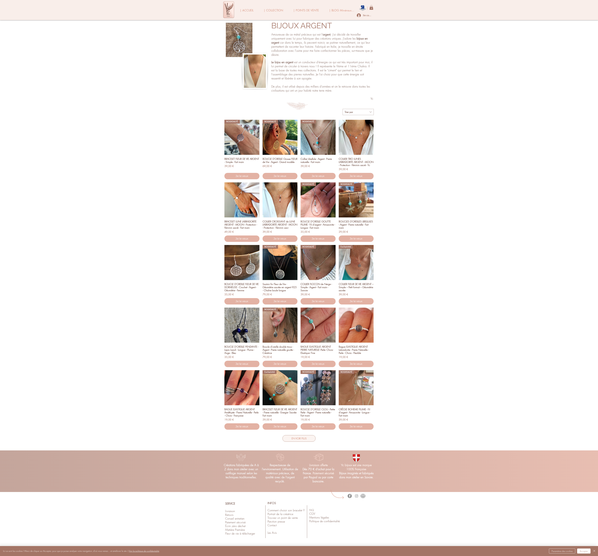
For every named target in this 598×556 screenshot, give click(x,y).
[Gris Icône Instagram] (356, 496)
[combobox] (358, 112)
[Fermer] (594, 551)
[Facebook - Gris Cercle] (350, 496)
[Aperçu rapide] (356, 137)
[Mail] (363, 496)
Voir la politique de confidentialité (144, 550)
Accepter (584, 551)
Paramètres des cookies (562, 551)
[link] (371, 7)
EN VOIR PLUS (299, 438)
